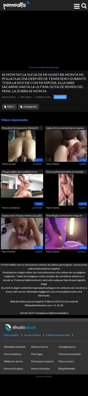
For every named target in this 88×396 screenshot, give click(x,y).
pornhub (37, 207)
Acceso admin (44, 376)
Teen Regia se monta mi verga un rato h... (64, 216)
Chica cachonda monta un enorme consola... (65, 172)
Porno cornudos (40, 368)
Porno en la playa (13, 368)
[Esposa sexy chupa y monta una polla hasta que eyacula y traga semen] (22, 233)
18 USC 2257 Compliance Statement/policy (44, 313)
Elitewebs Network (14, 346)
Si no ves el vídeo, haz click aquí (44, 67)
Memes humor (39, 346)
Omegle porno (67, 346)
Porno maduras (13, 354)
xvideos (37, 163)
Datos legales (11, 335)
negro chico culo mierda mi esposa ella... (65, 128)
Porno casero (66, 361)
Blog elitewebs (67, 368)
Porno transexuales (70, 354)
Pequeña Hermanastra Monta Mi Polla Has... (20, 128)
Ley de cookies (32, 335)
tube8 (82, 163)
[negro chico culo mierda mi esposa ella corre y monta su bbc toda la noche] (66, 145)
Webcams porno (13, 361)
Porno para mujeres (42, 361)
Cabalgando (30, 106)
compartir (60, 97)
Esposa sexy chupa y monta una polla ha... (22, 216)
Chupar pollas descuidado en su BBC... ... (19, 172)
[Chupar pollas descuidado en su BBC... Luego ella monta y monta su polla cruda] (22, 189)
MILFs (11, 106)
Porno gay (37, 354)
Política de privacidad (58, 335)
